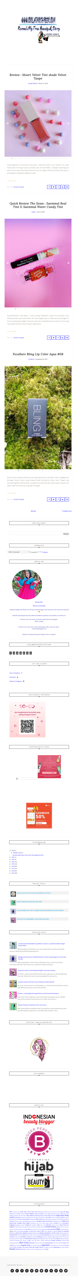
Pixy (53, 1237)
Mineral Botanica (64, 1233)
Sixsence (17, 1243)
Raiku (54, 1238)
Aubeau (31, 1214)
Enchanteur (66, 1219)
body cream (43, 1215)
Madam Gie (51, 1231)
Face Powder (18, 1223)
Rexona (62, 1238)
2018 (13, 866)
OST (19, 1237)
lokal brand (17, 1231)
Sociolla (63, 1243)
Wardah (12, 1249)
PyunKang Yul (41, 1238)
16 (58, 158)
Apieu (22, 1213)
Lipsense (62, 1229)
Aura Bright (48, 1213)
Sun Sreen (66, 1245)
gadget (18, 1225)
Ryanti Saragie (19, 187)
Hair (38, 1225)
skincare (32, 1243)
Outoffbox (23, 1237)
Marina (25, 1233)
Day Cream (16, 1219)
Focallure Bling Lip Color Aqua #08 (38, 354)
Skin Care (24, 1242)
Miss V (17, 1235)
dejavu (28, 1219)
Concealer (48, 1217)
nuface (64, 1235)
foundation (65, 1223)
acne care (23, 1212)
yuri (42, 1249)
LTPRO (42, 1231)
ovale (28, 1237)
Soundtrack (34, 1245)
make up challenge (63, 1231)
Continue (12, 181)
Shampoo (59, 1240)
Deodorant (33, 1219)
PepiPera (49, 1237)
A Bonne (14, 1212)
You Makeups (37, 1249)
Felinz (51, 1223)
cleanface (35, 1217)
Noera (60, 1235)
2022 (13, 857)
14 (52, 158)
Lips (58, 1229)
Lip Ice (37, 1229)
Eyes (44, 1221)
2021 (13, 859)
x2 (26, 1249)
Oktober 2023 (17, 853)
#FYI (10, 1212)
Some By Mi (18, 1245)
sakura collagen (27, 1240)
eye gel (30, 1221)
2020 (13, 862)
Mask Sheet (36, 1233)
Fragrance (12, 1225)
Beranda (33, 511)
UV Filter (62, 1247)
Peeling (39, 1237)
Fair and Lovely (40, 1223)
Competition (41, 1217)
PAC (31, 1237)
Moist (24, 1235)
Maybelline (48, 1233)
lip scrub (47, 1229)
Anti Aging (60, 1212)
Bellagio (11, 1215)
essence (11, 1221)
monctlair (35, 1235)
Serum (53, 1240)
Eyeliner (39, 1221)
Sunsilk (11, 1247)
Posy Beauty (12, 1238)
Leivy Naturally (17, 1229)
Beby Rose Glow (64, 1213)
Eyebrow (34, 1221)
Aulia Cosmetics (39, 1213)
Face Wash (26, 1223)
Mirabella (12, 1235)
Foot (60, 1223)
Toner (41, 1247)
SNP (60, 1243)
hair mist (42, 1225)
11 (43, 158)
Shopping (11, 1243)
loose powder (24, 1231)
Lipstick (67, 1229)
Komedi (43, 1227)
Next (68, 123)
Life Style (27, 1229)
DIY (37, 1219)
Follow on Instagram (15, 681)
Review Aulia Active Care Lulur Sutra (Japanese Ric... (28, 855)
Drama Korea (46, 1219)
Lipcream (53, 1229)
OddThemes (66, 1265)
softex (67, 1243)
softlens (11, 1245)
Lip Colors (33, 1229)
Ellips (61, 1219)
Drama (40, 1219)
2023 (13, 850)
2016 (13, 871)
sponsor (46, 1245)
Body (38, 1215)
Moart (20, 1235)
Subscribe (12, 677)
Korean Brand (32, 83)
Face (63, 1221)
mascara (30, 1233)
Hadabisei (28, 1225)
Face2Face (33, 1223)
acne (18, 1212)
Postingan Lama (67, 511)
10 (40, 158)
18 (64, 158)
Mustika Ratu (45, 1235)
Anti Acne (54, 1212)
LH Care (23, 1229)
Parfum (35, 1237)
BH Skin (21, 1215)
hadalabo (33, 1225)
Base (52, 1213)
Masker (42, 1233)
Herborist (66, 1225)
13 (49, 158)
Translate (45, 552)
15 (55, 158)
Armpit (27, 1213)
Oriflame (12, 1237)
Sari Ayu (34, 1240)
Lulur (46, 1231)
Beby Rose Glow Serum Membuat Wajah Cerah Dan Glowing (33, 919)
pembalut (44, 1237)
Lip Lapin (42, 1229)
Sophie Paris (25, 1245)
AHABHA (29, 1212)
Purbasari (35, 1238)
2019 (13, 864)
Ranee (58, 1238)
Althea (41, 1212)
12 (46, 158)
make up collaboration (16, 1233)
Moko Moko (29, 1235)
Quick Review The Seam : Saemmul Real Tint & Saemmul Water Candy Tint (38, 205)
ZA (44, 1249)
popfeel (57, 1237)
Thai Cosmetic (18, 1247)
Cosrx (58, 1217)
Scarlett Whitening (45, 1240)
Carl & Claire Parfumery (27, 1217)
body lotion (60, 1215)
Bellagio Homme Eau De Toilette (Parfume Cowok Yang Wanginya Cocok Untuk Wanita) (40, 910)
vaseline (67, 1247)
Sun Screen (60, 1245)
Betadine (16, 1215)
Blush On (33, 1215)
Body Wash (17, 1217)
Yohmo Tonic (30, 1249)
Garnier (22, 1225)
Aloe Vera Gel (36, 1212)
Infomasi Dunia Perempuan (29, 1227)
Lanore (11, 1229)
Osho (16, 1237)
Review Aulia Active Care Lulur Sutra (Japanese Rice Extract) (34, 893)
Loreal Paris (32, 1231)
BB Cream (57, 1213)
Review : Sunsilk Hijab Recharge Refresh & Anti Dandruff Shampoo (38, 993)
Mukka (40, 1235)
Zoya (46, 1249)
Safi (21, 1240)
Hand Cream (55, 1225)
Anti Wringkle (17, 1213)
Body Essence (52, 1215)
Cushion (62, 1217)
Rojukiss (67, 1238)
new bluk (56, 1235)
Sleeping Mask (49, 1243)
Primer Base (28, 1238)
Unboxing (56, 1247)
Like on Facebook (14, 673)
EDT (58, 1219)
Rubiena (17, 1240)
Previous (8, 123)
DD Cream (22, 1219)
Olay (67, 1235)
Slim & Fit (55, 1243)
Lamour (67, 1227)
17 (61, 158)
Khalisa (39, 1227)
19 (67, 158)
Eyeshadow (49, 1221)
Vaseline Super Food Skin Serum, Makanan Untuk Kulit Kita (36, 982)
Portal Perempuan (64, 1237)
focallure (31, 359)
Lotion (38, 1231)
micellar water (55, 1233)
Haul (61, 1225)
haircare (48, 1225)
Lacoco (58, 1227)
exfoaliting (24, 1221)
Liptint (33, 212)
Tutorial (51, 1247)
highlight (11, 1227)
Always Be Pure (48, 1212)
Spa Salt (39, 1245)
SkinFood (37, 1243)
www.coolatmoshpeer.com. (36, 1265)
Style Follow (53, 1245)
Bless (28, 1215)
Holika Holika (18, 1227)
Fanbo (47, 1223)
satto (38, 1240)
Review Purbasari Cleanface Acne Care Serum (29, 902)
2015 (13, 873)
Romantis (11, 1240)
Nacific (51, 1235)
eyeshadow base (57, 1221)
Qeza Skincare (49, 1238)
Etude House (18, 1221)
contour (54, 1217)
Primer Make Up (20, 1238)
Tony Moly (46, 1247)
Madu (55, 1231)
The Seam (25, 1247)
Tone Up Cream (34, 1247)
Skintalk (42, 1243)
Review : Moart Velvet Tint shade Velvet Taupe (38, 76)
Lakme (62, 1227)
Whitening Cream (20, 1249)
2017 (13, 868)
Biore (25, 1215)
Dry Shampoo (53, 1219)
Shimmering (65, 1240)
